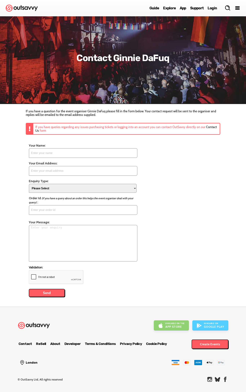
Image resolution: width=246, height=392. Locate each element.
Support (197, 8)
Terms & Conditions (100, 344)
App (183, 8)
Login (212, 8)
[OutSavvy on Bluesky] (217, 379)
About (55, 344)
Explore (169, 8)
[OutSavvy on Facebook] (225, 379)
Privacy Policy (131, 344)
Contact (25, 344)
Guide (154, 8)
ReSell (41, 344)
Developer (72, 344)
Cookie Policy (156, 344)
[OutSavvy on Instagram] (210, 379)
